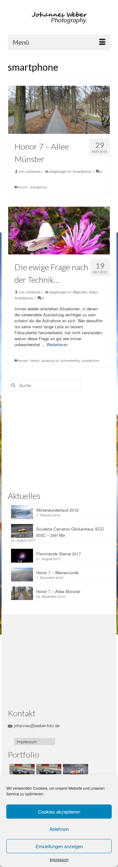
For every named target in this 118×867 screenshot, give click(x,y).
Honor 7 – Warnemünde (57, 572)
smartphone (38, 187)
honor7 (23, 187)
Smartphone (82, 171)
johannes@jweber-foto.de (36, 725)
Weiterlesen (57, 344)
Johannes (33, 171)
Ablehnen (59, 829)
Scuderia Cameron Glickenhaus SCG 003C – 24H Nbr (70, 532)
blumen (23, 360)
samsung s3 (50, 360)
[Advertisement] (50, 439)
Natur (93, 291)
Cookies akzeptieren (59, 811)
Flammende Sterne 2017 (58, 554)
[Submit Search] (12, 385)
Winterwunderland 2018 (57, 510)
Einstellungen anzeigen (59, 846)
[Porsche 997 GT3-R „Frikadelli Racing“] (74, 772)
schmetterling (70, 360)
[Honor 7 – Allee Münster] (59, 110)
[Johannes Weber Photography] (59, 17)
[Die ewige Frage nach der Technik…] (59, 231)
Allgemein (80, 291)
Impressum (59, 859)
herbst (34, 360)
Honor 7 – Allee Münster (58, 591)
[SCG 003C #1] (21, 772)
